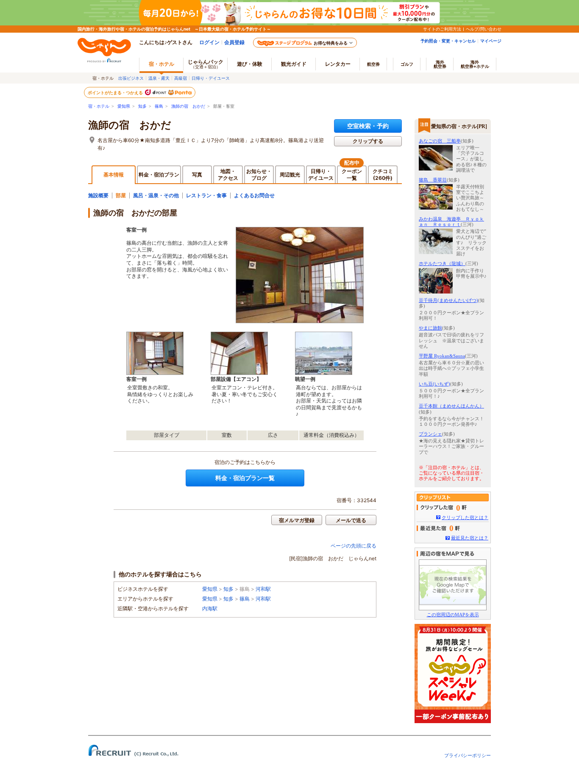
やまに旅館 (430, 327)
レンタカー (338, 64)
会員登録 (234, 42)
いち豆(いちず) (434, 383)
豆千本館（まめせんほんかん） (451, 405)
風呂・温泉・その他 (156, 195)
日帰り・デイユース (211, 78)
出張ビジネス (131, 78)
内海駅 (209, 608)
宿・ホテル (98, 106)
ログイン (209, 42)
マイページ (490, 40)
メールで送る (351, 520)
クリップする (368, 141)
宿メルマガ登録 (297, 520)
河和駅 (263, 589)
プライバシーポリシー (467, 755)
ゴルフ (407, 64)
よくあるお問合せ (254, 195)
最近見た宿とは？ (469, 537)
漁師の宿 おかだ (188, 106)
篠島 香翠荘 (433, 179)
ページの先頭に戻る (353, 545)
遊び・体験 (249, 64)
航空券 (373, 64)
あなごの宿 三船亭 (440, 140)
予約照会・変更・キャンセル (448, 40)
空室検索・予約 (368, 125)
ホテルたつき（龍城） (442, 263)
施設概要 (98, 195)
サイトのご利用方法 (442, 28)
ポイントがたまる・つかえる (116, 92)
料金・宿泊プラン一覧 (245, 477)
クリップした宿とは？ (465, 517)
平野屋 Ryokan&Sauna (442, 355)
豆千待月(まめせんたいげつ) (448, 300)
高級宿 (180, 78)
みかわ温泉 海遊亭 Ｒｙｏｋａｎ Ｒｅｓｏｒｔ (451, 221)
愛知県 (123, 106)
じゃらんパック (205, 64)
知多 (142, 106)
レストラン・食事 (206, 195)
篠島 (159, 106)
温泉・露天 (159, 78)
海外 (440, 64)
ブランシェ (430, 433)
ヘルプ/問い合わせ (483, 28)
